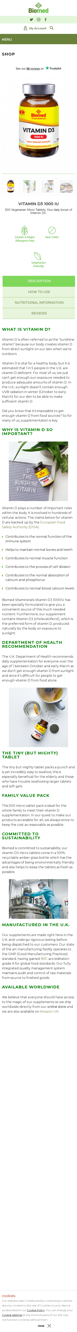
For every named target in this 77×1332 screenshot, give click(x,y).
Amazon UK (49, 1011)
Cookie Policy (36, 1310)
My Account (38, 28)
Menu (7, 39)
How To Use (39, 292)
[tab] (39, 281)
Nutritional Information (39, 303)
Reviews (39, 313)
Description (39, 281)
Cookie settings (12, 1315)
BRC (44, 959)
